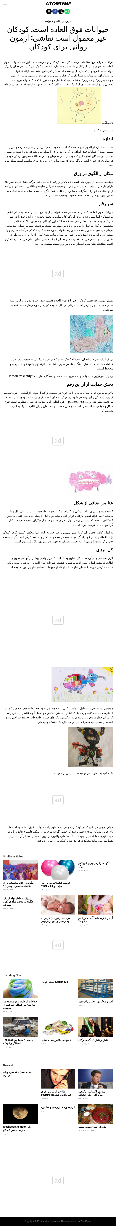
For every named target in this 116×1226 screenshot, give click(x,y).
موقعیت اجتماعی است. (55, 195)
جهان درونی (106, 827)
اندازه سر (100, 359)
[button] (5, 4)
